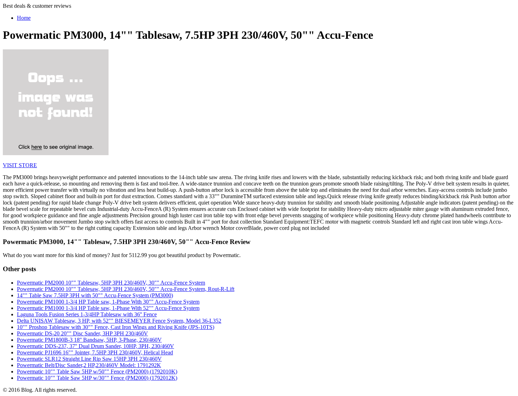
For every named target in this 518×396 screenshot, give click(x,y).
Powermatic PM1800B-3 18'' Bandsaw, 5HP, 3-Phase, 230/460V (89, 340)
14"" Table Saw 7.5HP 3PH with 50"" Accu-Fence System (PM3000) (95, 295)
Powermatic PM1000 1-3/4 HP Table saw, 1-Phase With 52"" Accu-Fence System (108, 308)
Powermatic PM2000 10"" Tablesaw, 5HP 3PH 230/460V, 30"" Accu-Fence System (111, 283)
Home (24, 18)
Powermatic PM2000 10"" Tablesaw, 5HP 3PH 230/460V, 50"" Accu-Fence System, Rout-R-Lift (125, 289)
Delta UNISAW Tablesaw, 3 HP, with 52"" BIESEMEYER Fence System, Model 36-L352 (119, 321)
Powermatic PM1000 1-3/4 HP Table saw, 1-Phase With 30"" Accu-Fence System (108, 302)
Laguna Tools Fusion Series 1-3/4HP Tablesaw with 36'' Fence (87, 314)
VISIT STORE (20, 165)
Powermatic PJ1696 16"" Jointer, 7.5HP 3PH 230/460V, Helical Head (95, 352)
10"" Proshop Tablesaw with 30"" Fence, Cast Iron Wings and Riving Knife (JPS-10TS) (115, 327)
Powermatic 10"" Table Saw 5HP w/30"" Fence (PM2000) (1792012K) (97, 378)
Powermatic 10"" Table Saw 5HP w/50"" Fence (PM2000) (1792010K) (97, 371)
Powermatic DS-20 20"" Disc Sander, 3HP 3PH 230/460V (82, 333)
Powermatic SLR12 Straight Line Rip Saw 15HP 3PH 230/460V (89, 359)
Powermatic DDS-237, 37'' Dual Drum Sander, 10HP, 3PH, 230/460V (95, 346)
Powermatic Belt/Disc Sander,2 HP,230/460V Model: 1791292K (89, 365)
